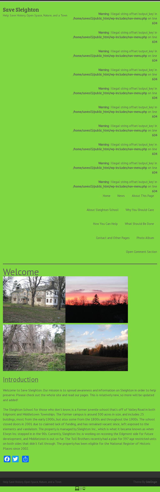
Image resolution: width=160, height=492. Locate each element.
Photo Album (145, 238)
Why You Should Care (140, 210)
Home (106, 196)
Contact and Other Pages (113, 238)
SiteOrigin (151, 482)
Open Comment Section (141, 252)
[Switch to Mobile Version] (80, 489)
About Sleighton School (103, 210)
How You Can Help (105, 224)
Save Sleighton (21, 9)
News (121, 196)
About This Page (143, 196)
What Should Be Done (139, 224)
